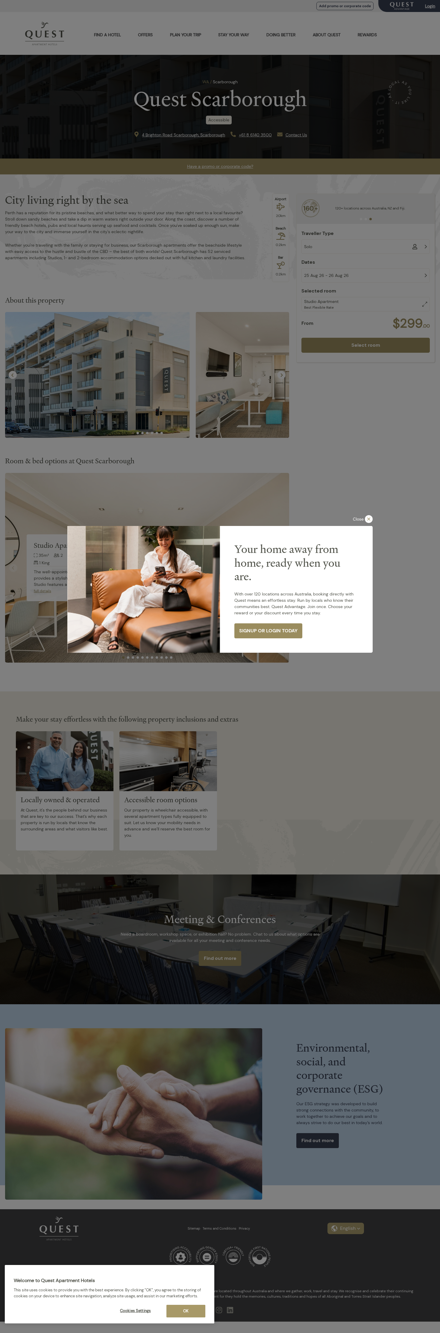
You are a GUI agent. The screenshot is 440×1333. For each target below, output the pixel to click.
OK (186, 1311)
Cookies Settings (135, 1310)
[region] (109, 1294)
